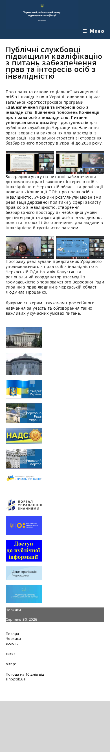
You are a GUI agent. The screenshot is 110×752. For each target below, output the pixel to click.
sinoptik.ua (15, 679)
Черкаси (13, 609)
